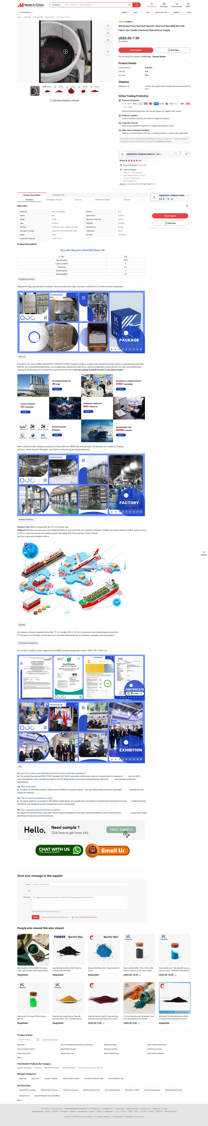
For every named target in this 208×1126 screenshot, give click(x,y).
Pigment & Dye (38, 17)
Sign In (122, 184)
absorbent (21, 1044)
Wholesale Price (107, 1109)
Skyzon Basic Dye (23, 1053)
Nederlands (108, 1111)
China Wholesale (94, 1109)
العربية (117, 1111)
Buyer (135, 12)
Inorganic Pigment (51, 1078)
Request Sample (159, 56)
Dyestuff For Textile (132, 1090)
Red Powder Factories (27, 1090)
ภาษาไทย (143, 1111)
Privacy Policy (139, 1116)
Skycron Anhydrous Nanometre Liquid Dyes (77, 1044)
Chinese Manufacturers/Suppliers (75, 1109)
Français (72, 1111)
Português (64, 1111)
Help (147, 12)
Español (55, 1111)
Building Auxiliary (110, 1044)
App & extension (161, 12)
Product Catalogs (51, 1040)
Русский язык (82, 1111)
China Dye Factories (70, 1090)
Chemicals (27, 17)
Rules (189, 12)
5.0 (160, 199)
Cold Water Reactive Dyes (93, 1078)
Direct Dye (35, 1078)
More (19, 1100)
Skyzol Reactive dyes (68, 1049)
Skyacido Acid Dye (110, 1049)
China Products (57, 1109)
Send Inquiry (135, 50)
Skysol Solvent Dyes (111, 1053)
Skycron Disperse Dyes (25, 1049)
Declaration (129, 1116)
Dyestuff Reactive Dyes (173, 1090)
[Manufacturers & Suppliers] (30, 4)
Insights (164, 1109)
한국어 (123, 1111)
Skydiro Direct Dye (67, 1053)
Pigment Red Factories (91, 1090)
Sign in (188, 6)
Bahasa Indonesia (171, 1111)
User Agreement (117, 1116)
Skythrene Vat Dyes (154, 1049)
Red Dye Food (24, 1096)
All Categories (26, 12)
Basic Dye (22, 1078)
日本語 (130, 1111)
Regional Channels (132, 1109)
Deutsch (99, 1111)
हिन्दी (136, 1111)
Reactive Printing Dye (152, 1090)
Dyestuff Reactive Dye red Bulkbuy (47, 1096)
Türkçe (151, 1111)
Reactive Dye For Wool (71, 1078)
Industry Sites (119, 1109)
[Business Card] (187, 205)
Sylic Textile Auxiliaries (155, 1053)
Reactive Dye (50, 17)
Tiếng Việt (159, 1111)
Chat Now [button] (175, 50)
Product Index (145, 1109)
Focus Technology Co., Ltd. (88, 1116)
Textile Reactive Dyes (63, 17)
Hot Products (45, 1109)
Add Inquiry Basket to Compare (66, 100)
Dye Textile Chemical (112, 1090)
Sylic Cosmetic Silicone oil (156, 1044)
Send (35, 917)
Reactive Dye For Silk (116, 1078)
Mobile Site (156, 1109)
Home (19, 17)
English (47, 1111)
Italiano (92, 1111)
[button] (139, 199)
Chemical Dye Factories (49, 1090)
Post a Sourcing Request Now (84, 917)
